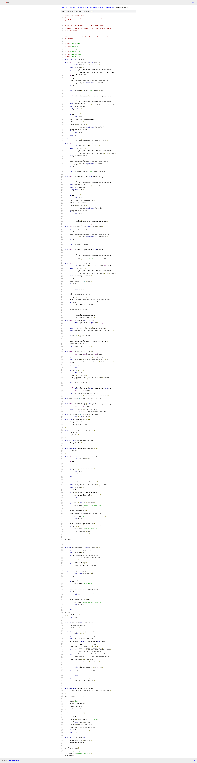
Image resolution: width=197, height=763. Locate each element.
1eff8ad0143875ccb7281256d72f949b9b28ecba (88, 7)
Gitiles (9, 760)
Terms (17, 760)
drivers (108, 7)
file (92, 11)
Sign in (193, 2)
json (194, 760)
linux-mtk (68, 7)
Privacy (13, 760)
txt (190, 760)
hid (113, 7)
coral (62, 7)
